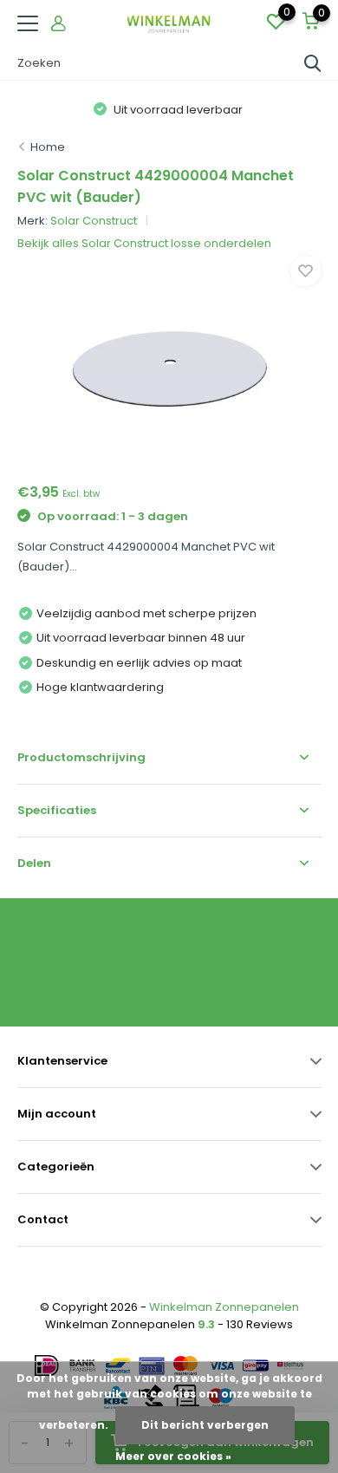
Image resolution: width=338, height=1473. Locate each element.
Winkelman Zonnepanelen (224, 1307)
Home (47, 147)
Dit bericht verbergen (205, 1425)
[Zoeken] (313, 63)
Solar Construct (93, 220)
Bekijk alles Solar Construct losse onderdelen (144, 243)
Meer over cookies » (173, 1456)
